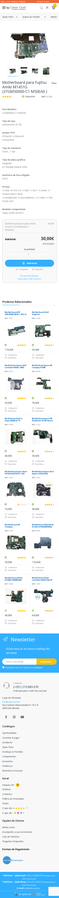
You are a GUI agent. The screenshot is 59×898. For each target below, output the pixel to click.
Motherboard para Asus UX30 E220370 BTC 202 (16, 472)
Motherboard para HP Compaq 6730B (42, 366)
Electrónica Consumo (12, 770)
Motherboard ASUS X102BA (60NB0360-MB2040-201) (13, 580)
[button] (41, 7)
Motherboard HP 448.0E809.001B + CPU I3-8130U (16, 314)
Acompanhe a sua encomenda (17, 832)
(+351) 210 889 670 (25, 687)
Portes (5, 803)
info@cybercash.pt (11, 701)
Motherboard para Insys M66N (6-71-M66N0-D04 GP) (13, 420)
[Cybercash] (16, 894)
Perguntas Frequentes (12, 841)
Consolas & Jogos (11, 737)
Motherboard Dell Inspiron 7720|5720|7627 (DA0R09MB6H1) (40, 315)
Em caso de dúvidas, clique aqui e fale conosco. (29, 277)
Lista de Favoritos (10, 836)
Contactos (7, 794)
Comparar (23, 269)
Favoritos (39, 269)
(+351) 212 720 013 (34, 882)
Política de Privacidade (13, 798)
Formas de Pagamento (15, 849)
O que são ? (15, 808)
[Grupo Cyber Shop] (38, 894)
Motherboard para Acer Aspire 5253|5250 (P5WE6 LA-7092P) (43, 473)
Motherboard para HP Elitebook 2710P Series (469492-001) (42, 420)
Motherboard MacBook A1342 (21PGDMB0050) (43, 525)
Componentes (9, 756)
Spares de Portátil (30, 16)
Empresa (6, 789)
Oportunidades (9, 732)
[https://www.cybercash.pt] (16, 8)
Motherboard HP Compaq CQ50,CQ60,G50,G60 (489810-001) (13, 527)
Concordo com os (24, 667)
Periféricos (7, 766)
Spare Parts (7, 16)
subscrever (46, 661)
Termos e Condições (33, 667)
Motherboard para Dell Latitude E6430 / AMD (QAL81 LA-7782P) (15, 367)
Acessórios (7, 761)
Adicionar (31, 263)
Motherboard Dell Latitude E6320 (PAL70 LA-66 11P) (42, 580)
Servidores (7, 742)
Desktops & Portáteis (12, 751)
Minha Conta (8, 827)
